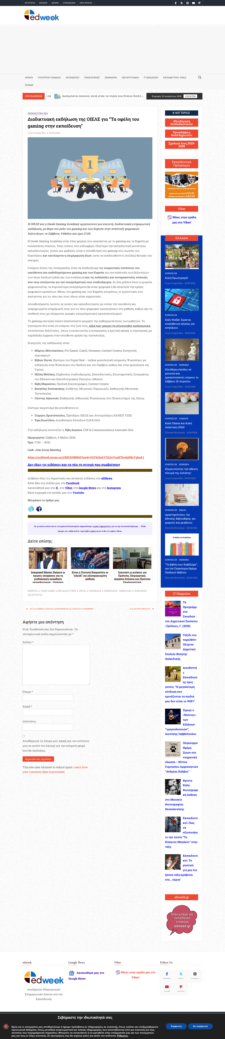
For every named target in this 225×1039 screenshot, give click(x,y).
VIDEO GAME (48, 590)
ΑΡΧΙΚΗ (29, 77)
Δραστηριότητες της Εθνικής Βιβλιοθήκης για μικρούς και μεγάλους (180, 518)
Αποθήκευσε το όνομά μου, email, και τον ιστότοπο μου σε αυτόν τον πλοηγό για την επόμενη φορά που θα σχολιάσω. (56, 745)
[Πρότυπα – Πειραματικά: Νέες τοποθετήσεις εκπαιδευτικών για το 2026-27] (119, 96)
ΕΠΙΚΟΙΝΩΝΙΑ (69, 2)
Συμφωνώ (176, 1026)
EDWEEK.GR (171, 273)
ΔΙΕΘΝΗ (55, 2)
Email (27, 706)
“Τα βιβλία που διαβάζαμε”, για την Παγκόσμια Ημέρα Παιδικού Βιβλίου (181, 568)
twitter (181, 978)
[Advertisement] (112, 49)
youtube (167, 991)
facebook (166, 978)
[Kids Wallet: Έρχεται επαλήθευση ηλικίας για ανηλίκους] (182, 299)
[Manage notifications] (6, 1026)
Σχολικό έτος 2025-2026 (182, 144)
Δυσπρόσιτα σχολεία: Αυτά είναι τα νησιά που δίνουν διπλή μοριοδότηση (64, 96)
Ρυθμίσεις (122, 1035)
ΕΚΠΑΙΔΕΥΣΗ (72, 77)
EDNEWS (33, 590)
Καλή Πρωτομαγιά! (140, 608)
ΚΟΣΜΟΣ (43, 2)
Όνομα (28, 692)
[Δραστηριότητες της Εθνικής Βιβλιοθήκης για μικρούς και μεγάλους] (182, 494)
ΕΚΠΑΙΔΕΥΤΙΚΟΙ (67, 590)
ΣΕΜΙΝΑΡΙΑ (111, 77)
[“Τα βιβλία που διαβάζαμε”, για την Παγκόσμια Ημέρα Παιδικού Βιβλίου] (182, 544)
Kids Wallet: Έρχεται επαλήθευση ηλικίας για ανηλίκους (180, 323)
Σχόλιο (28, 642)
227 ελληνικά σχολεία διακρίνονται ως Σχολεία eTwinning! (62, 608)
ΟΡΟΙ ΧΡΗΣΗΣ (86, 2)
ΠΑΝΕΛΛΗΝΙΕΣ (92, 77)
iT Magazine (151, 77)
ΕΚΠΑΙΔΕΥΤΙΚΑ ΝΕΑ (38, 113)
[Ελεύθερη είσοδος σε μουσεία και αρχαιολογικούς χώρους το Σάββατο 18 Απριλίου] (182, 349)
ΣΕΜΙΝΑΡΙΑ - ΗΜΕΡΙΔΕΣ (118, 590)
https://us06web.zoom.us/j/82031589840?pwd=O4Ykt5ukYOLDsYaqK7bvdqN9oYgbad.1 (86, 457)
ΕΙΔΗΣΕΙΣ (183, 418)
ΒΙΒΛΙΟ (182, 510)
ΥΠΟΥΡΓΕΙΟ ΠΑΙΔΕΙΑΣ (49, 77)
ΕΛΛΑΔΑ (29, 84)
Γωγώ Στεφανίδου (37, 132)
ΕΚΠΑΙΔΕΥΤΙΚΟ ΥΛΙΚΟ (174, 77)
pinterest (181, 991)
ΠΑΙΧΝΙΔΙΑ (95, 590)
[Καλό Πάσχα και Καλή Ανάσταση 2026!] (182, 403)
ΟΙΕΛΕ (82, 590)
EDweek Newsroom (175, 432)
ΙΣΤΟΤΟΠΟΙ (30, 2)
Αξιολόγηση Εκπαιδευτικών (181, 122)
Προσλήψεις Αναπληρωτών (181, 133)
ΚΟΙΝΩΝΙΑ (184, 364)
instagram (195, 978)
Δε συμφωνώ (200, 1026)
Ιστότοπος (29, 721)
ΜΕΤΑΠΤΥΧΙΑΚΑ (130, 77)
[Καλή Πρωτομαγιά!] (182, 256)
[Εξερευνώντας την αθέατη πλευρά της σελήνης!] (182, 449)
